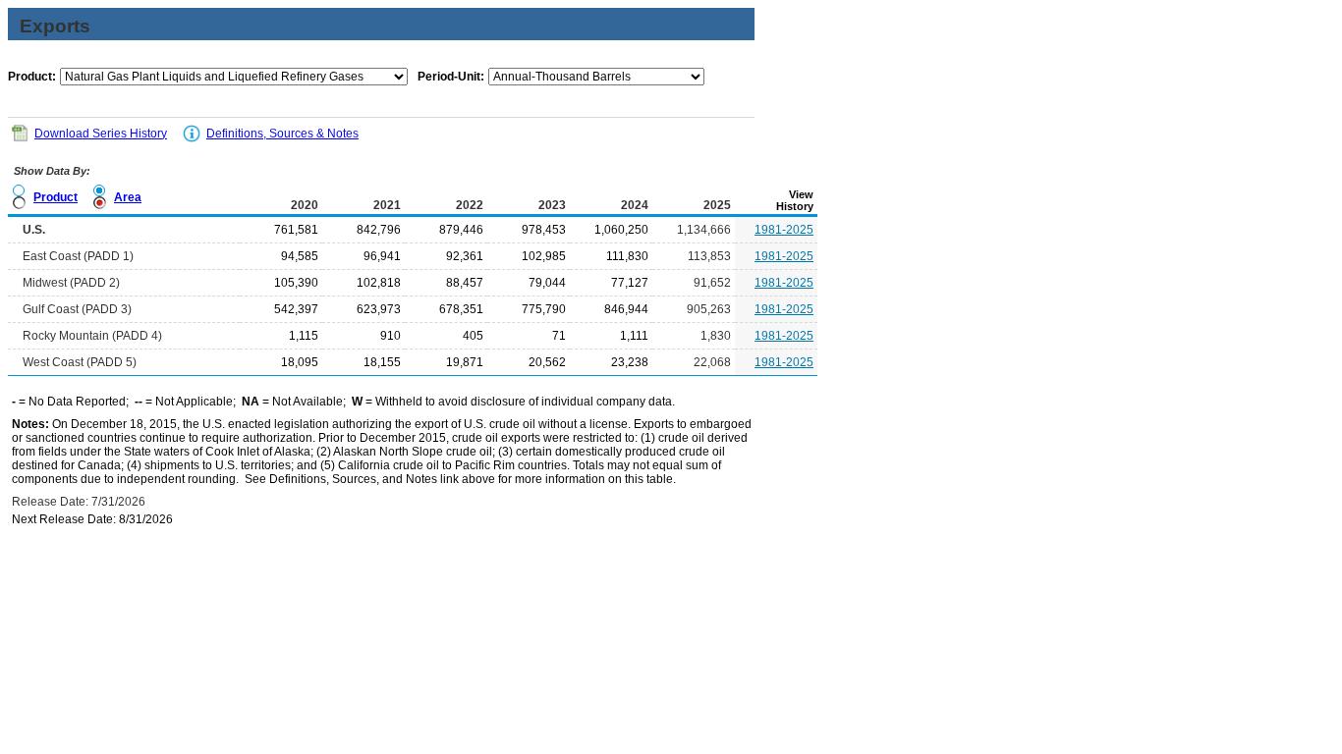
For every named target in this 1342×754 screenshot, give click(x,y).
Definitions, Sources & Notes (282, 133)
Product (55, 197)
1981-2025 (784, 230)
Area (127, 197)
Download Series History (100, 133)
